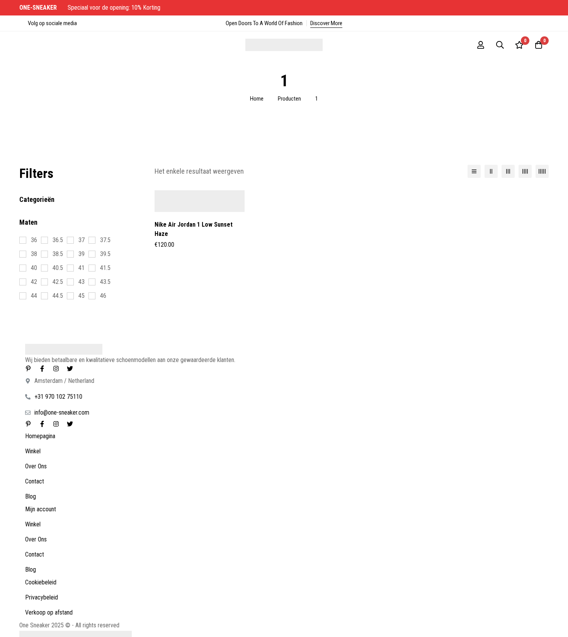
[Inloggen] (480, 45)
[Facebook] (42, 368)
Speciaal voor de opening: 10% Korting (90, 7)
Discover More (326, 23)
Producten (289, 98)
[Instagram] (56, 368)
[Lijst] (474, 171)
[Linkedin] (28, 368)
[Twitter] (70, 368)
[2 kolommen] (491, 171)
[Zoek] (500, 45)
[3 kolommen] (508, 171)
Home (257, 98)
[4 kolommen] (525, 171)
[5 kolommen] (542, 171)
